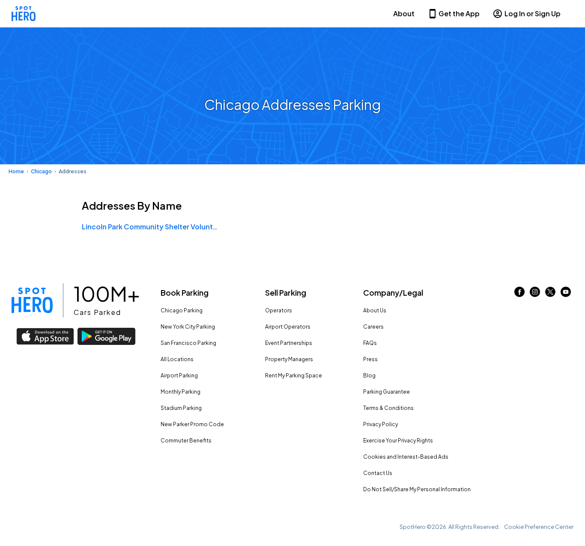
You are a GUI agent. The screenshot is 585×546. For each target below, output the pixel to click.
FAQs (370, 343)
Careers (373, 326)
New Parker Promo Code (192, 424)
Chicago (41, 171)
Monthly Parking (180, 392)
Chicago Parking (182, 310)
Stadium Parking (181, 408)
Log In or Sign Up (532, 13)
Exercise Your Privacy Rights (398, 440)
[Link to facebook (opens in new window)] (519, 294)
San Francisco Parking (188, 343)
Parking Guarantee (386, 392)
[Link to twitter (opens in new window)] (550, 294)
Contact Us (377, 473)
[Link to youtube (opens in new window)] (566, 294)
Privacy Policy (380, 424)
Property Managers (289, 359)
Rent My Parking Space (293, 375)
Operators (278, 310)
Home (16, 171)
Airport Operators (287, 326)
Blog (369, 375)
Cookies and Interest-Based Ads (405, 457)
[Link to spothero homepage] (32, 300)
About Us (374, 310)
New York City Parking (188, 326)
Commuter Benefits (186, 440)
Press (370, 359)
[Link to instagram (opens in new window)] (535, 294)
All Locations (177, 359)
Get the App (459, 13)
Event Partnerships (288, 343)
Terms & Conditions (388, 408)
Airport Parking (179, 375)
